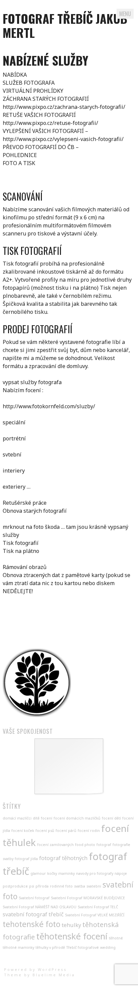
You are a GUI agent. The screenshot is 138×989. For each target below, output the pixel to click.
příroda (42, 886)
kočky (52, 873)
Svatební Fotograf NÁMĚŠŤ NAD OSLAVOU (39, 907)
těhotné (116, 938)
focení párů (66, 830)
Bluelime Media (53, 974)
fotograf (103, 844)
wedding (108, 947)
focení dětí (111, 818)
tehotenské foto (31, 924)
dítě (36, 818)
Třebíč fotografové (82, 947)
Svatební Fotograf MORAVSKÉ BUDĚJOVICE (88, 898)
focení (46, 818)
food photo (85, 844)
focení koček (22, 830)
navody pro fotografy (94, 873)
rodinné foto (61, 886)
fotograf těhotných (63, 858)
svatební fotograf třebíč (33, 914)
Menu (125, 14)
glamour (38, 873)
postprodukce (15, 886)
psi (31, 886)
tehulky (71, 925)
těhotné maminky (18, 947)
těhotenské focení (72, 936)
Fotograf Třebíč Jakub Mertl (65, 25)
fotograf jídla (26, 858)
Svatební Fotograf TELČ (98, 907)
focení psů (45, 830)
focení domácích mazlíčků (77, 818)
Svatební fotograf (34, 898)
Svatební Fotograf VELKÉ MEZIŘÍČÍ (94, 915)
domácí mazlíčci (17, 818)
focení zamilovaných (55, 844)
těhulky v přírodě (50, 947)
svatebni (93, 886)
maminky (66, 873)
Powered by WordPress (35, 969)
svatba (79, 886)
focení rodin (89, 830)
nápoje (121, 873)
